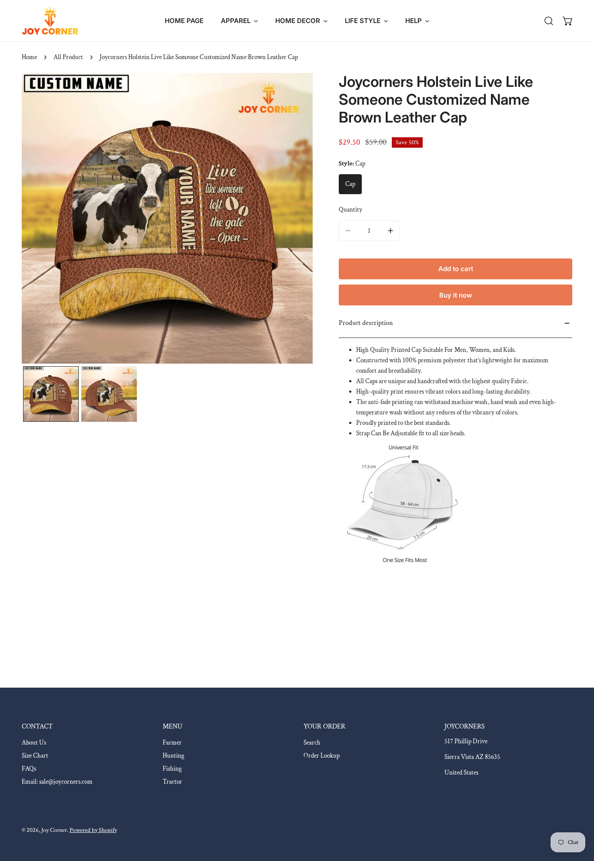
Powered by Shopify (93, 830)
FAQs (29, 769)
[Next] (292, 219)
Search (312, 742)
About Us (34, 742)
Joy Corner (54, 830)
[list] (167, 218)
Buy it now (455, 295)
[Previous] (42, 219)
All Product (68, 57)
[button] (239, 20)
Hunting (173, 756)
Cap (350, 184)
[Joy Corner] (50, 21)
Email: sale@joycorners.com (57, 782)
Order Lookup (322, 756)
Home (29, 57)
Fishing (172, 769)
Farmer (172, 742)
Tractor (172, 782)
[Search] (548, 20)
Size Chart (35, 756)
